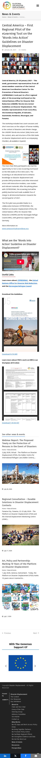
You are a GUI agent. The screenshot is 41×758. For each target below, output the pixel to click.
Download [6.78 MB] (9, 354)
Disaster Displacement (17, 685)
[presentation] (35, 666)
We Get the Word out (19, 739)
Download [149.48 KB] (10, 423)
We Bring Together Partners (21, 729)
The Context (15, 697)
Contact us (15, 719)
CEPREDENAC (22, 280)
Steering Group (17, 712)
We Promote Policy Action (21, 732)
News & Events (13, 17)
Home (4, 17)
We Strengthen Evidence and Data (23, 737)
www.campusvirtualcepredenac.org (15, 228)
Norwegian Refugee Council (20, 286)
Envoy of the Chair (18, 709)
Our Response (16, 699)
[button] (38, 5)
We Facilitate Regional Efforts (22, 734)
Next (35, 633)
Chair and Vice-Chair (19, 707)
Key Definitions (16, 701)
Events (23, 50)
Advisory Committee (19, 714)
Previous (6, 633)
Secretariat (15, 717)
